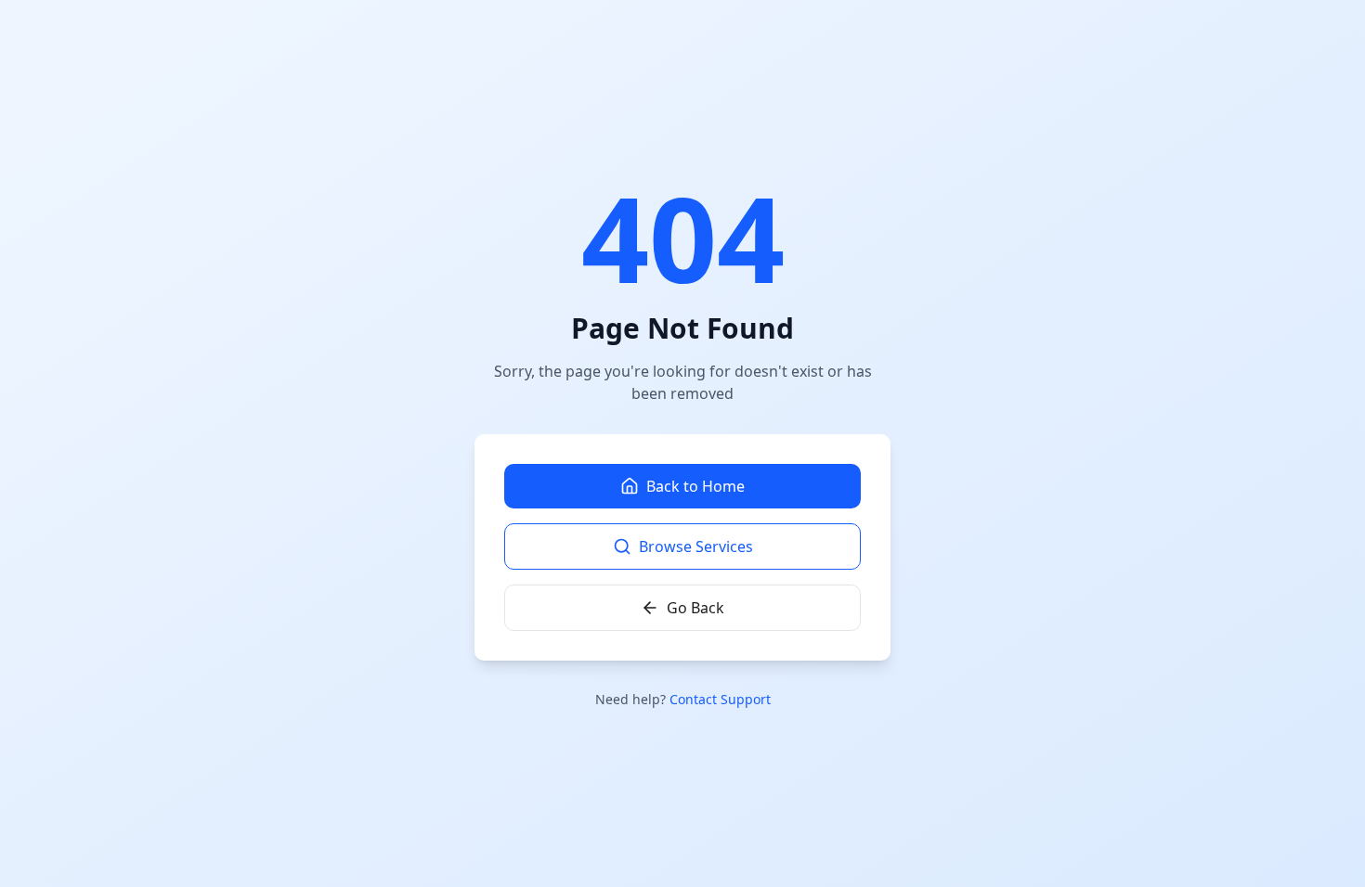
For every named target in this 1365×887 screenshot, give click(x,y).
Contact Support (720, 699)
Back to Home (695, 486)
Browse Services (696, 546)
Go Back (695, 608)
